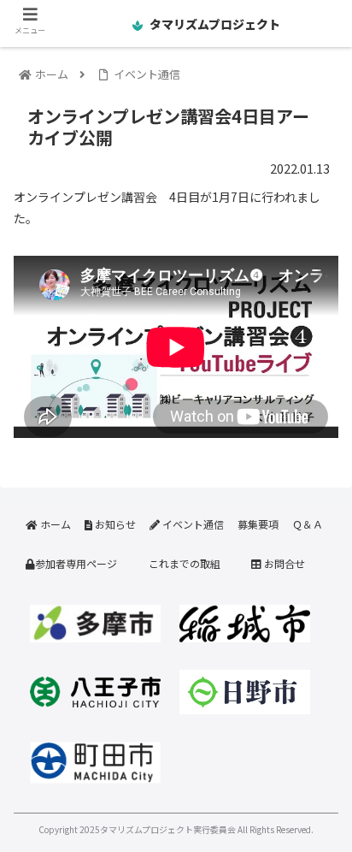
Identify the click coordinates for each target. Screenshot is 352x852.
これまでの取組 (184, 563)
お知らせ (114, 524)
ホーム (54, 524)
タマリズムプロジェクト (213, 24)
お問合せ (283, 563)
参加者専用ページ (76, 563)
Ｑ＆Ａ (307, 524)
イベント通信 (192, 524)
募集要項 (258, 524)
